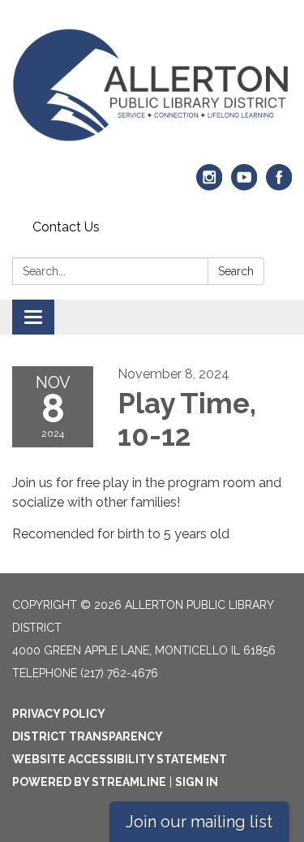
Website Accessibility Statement (119, 759)
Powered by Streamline (89, 781)
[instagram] (209, 185)
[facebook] (279, 185)
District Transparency (87, 736)
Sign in (196, 781)
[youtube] (244, 185)
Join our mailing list (199, 821)
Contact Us (66, 227)
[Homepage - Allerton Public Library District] (152, 85)
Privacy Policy (58, 713)
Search (236, 271)
